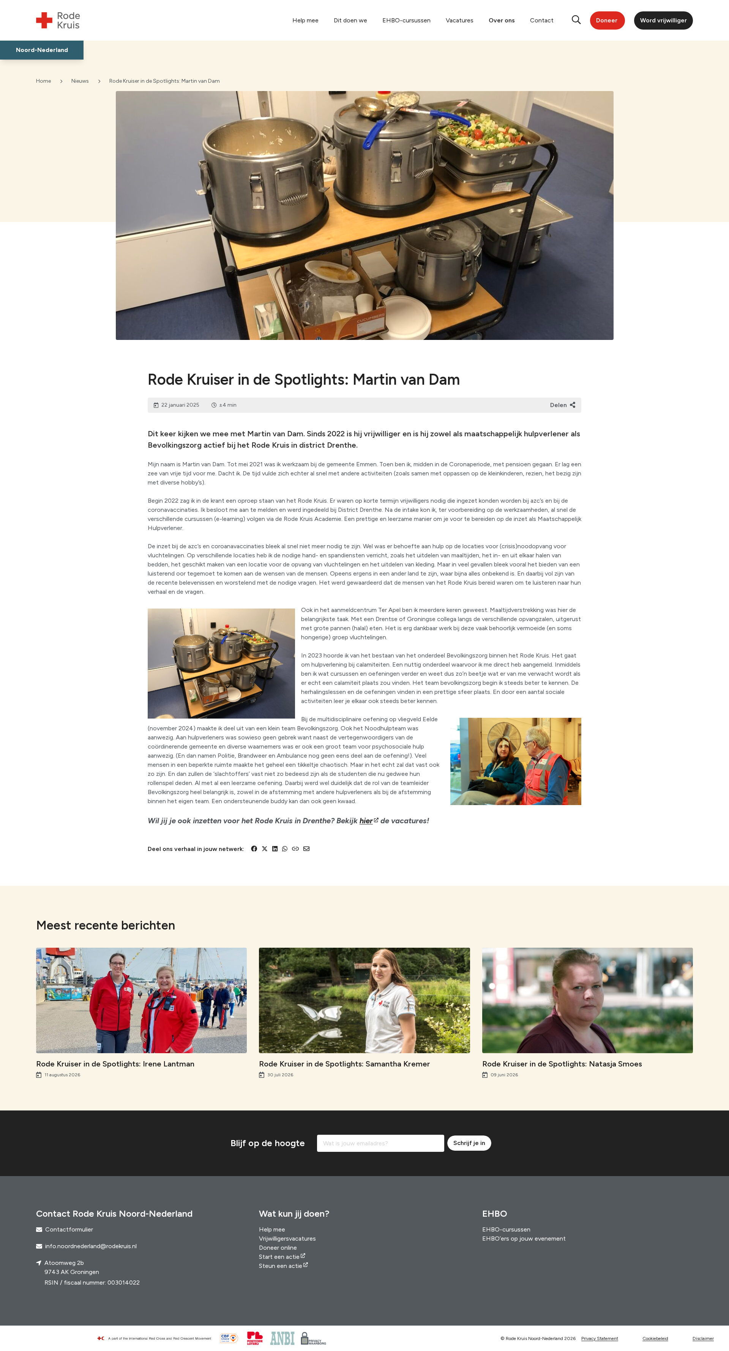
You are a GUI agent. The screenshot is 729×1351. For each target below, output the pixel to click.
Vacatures (459, 20)
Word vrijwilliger (663, 20)
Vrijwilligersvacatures (287, 1238)
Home (43, 81)
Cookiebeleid (655, 1338)
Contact (542, 20)
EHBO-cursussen (406, 20)
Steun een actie (280, 1265)
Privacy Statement (599, 1338)
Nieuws (80, 81)
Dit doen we (350, 20)
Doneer (606, 20)
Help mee (305, 20)
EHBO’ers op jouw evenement (524, 1238)
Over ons (502, 20)
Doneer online (278, 1247)
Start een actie (279, 1256)
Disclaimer (703, 1338)
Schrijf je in (469, 1143)
